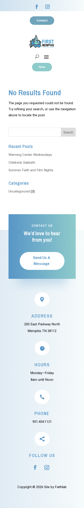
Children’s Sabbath (22, 162)
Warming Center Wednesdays (30, 154)
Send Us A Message (41, 261)
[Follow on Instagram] (47, 6)
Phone (42, 413)
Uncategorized (19, 191)
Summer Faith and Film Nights (31, 170)
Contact (42, 20)
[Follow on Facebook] (36, 6)
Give (42, 67)
